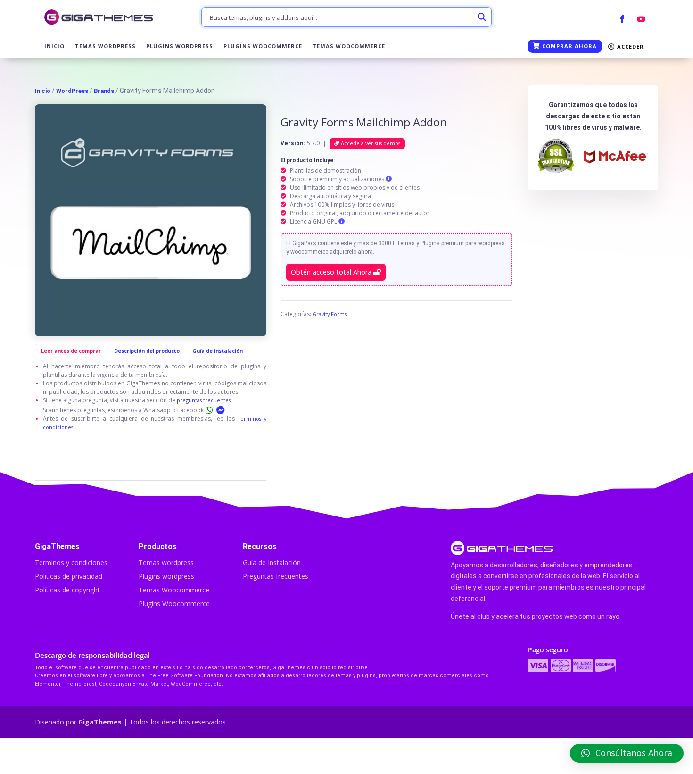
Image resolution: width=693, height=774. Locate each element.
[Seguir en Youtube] (641, 18)
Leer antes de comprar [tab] (71, 350)
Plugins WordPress (179, 46)
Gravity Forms (329, 313)
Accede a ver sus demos (369, 143)
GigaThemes (100, 721)
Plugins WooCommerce (262, 46)
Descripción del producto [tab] (147, 350)
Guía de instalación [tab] (217, 350)
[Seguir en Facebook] (622, 18)
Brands (104, 90)
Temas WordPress (105, 46)
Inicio (54, 46)
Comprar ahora (568, 46)
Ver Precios (553, 756)
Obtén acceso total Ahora (332, 271)
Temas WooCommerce (349, 46)
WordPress (72, 90)
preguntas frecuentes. (204, 400)
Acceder (629, 46)
